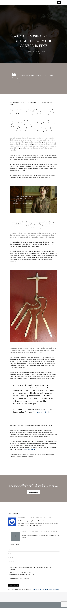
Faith (39, 54)
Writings (32, 596)
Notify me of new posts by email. (19, 578)
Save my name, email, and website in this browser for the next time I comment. (31, 569)
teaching (41, 507)
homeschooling (31, 507)
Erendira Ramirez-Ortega (37, 52)
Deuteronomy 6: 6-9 (41, 412)
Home (16, 596)
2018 (23, 507)
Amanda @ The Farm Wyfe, (27, 517)
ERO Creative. (38, 605)
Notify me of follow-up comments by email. (22, 574)
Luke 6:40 (17, 83)
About (23, 596)
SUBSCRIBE (33, 492)
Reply (51, 517)
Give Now (50, 596)
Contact (41, 596)
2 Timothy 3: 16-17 (30, 450)
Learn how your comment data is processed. (45, 589)
